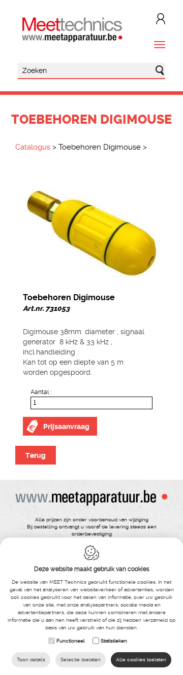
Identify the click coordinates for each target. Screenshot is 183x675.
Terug (35, 455)
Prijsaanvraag (66, 426)
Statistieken (114, 641)
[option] (91, 225)
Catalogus (32, 147)
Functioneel (70, 641)
